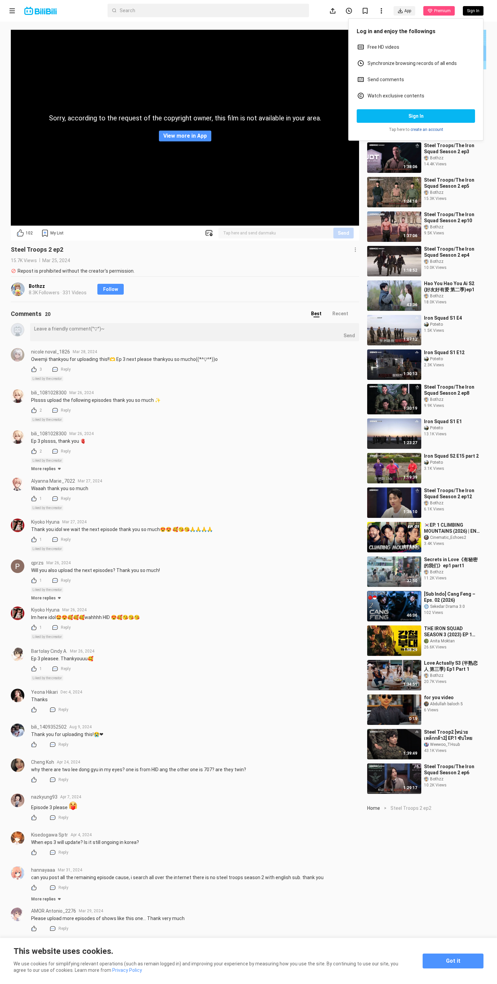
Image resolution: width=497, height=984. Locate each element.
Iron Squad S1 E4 (443, 318)
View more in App (185, 136)
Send (343, 233)
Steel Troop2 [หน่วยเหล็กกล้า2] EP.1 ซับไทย (448, 735)
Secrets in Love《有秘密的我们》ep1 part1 (451, 562)
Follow (110, 289)
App (407, 10)
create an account (426, 129)
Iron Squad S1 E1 (443, 421)
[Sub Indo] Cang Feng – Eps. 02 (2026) (449, 597)
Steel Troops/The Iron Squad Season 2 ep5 (449, 183)
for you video (439, 697)
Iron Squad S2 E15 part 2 (451, 456)
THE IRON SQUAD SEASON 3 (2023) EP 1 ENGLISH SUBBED (448, 632)
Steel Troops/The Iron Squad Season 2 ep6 (449, 769)
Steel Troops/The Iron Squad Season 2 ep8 (449, 390)
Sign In (416, 116)
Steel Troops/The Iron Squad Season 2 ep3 (449, 148)
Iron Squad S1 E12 (444, 352)
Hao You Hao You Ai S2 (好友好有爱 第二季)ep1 (449, 286)
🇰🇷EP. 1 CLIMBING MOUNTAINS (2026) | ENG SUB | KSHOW (452, 528)
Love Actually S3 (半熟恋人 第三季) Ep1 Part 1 (451, 666)
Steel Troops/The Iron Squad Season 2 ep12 (449, 493)
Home (373, 808)
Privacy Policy (127, 970)
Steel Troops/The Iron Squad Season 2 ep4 (449, 252)
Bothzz (37, 286)
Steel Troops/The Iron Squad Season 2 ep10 (449, 217)
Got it (453, 961)
